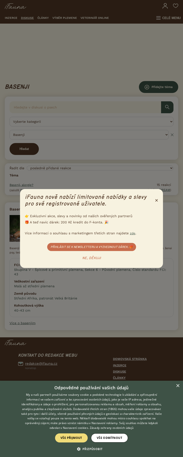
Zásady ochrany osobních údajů (112, 428)
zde (132, 233)
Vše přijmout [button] (71, 438)
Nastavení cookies (75, 428)
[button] (92, 448)
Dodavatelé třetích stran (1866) (95, 409)
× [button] (177, 386)
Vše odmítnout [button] (109, 438)
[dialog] (91, 419)
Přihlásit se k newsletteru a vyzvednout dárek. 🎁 (92, 247)
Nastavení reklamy (104, 423)
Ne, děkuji (91, 258)
